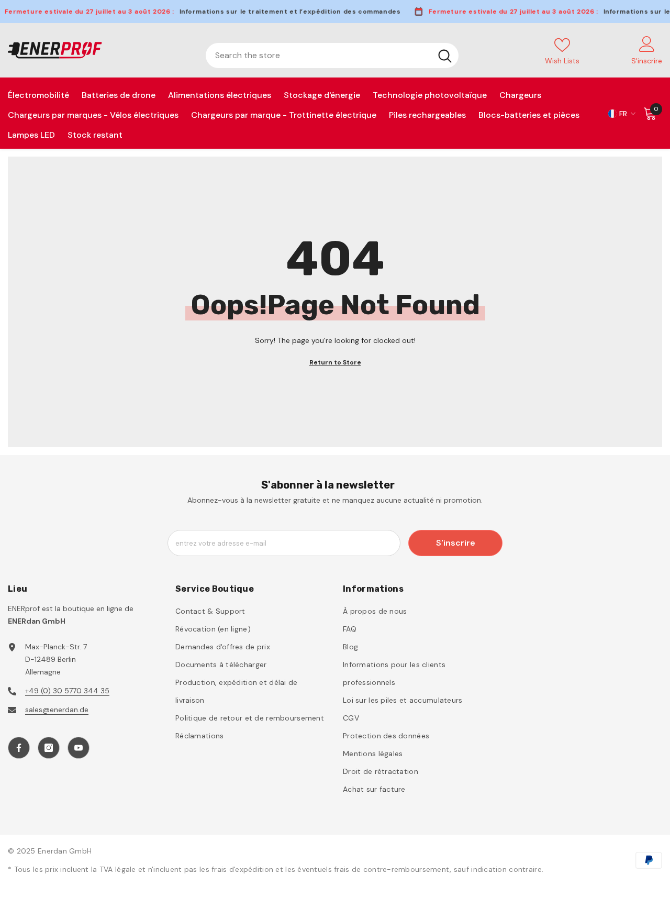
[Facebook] (19, 748)
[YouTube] (79, 748)
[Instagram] (49, 748)
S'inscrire (455, 542)
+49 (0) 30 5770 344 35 (67, 690)
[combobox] (318, 55)
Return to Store (335, 362)
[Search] (332, 55)
